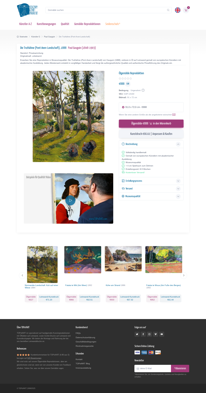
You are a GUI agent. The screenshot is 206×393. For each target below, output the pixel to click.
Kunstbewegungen (46, 24)
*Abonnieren (180, 368)
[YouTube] (161, 334)
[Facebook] (143, 334)
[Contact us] (174, 115)
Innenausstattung (83, 368)
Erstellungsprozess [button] (134, 181)
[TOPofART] (27, 10)
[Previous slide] (22, 275)
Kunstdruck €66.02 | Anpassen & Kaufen (151, 134)
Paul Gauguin (49, 37)
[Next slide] (183, 275)
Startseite (23, 37)
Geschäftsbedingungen (86, 342)
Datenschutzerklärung (85, 337)
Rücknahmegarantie (85, 346)
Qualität (65, 24)
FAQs (78, 333)
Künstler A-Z (25, 24)
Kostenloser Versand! (135, 172)
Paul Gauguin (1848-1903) (82, 48)
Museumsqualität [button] (132, 196)
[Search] (168, 10)
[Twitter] (137, 334)
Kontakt (79, 359)
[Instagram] (149, 334)
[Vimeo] (155, 334)
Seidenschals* (112, 24)
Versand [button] (129, 188)
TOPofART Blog (83, 363)
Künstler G (35, 37)
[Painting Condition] (142, 90)
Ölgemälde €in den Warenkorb (151, 123)
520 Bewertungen (34, 358)
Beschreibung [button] (131, 144)
